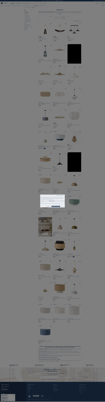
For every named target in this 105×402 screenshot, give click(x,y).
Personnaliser (48, 206)
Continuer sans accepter (60, 195)
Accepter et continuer (55, 206)
